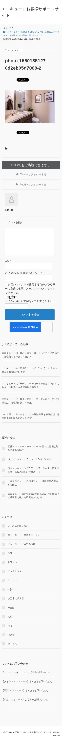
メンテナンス (14, 571)
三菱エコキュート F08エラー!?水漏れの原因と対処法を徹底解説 (33, 448)
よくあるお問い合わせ (19, 526)
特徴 (10, 625)
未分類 (11, 607)
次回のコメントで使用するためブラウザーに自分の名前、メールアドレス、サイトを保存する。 (30, 288)
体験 (10, 589)
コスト (11, 553)
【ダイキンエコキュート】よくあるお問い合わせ (27, 681)
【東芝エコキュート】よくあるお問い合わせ (25, 699)
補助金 (11, 634)
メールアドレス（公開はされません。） (23, 273)
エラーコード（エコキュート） (24, 535)
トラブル (12, 562)
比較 (10, 616)
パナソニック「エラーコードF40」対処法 (29, 459)
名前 (7, 261)
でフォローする (33, 174)
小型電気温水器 (16, 598)
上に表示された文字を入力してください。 (30, 301)
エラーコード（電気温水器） (23, 544)
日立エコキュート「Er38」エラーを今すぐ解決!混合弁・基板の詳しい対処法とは (34, 470)
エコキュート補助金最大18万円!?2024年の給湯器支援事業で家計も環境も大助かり (33, 495)
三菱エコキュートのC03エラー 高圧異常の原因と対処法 (33, 483)
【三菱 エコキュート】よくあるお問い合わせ (25, 690)
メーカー (12, 580)
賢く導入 (12, 643)
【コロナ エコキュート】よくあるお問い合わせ (26, 672)
